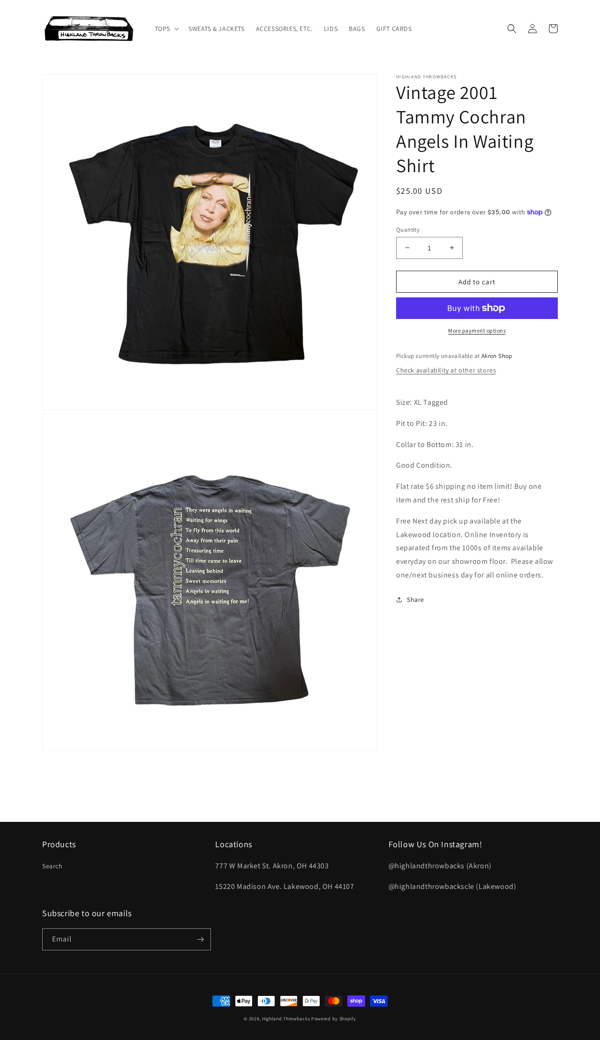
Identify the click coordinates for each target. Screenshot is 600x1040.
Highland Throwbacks (286, 1019)
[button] (166, 28)
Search (52, 866)
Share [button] (415, 599)
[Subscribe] (200, 939)
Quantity (408, 229)
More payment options (477, 330)
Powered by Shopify (333, 1019)
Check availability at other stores (446, 369)
